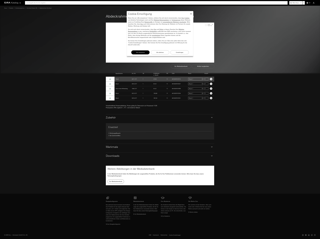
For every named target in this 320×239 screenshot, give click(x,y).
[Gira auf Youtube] (306, 235)
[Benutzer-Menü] (313, 3)
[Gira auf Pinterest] (315, 235)
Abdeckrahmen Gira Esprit (45, 8)
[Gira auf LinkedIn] (309, 235)
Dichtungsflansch (115, 133)
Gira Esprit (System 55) (32, 8)
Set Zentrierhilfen (115, 135)
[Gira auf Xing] (312, 235)
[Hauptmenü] (19, 3)
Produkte (11, 8)
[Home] (11, 3)
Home (5, 8)
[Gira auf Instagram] (303, 235)
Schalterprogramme (20, 8)
